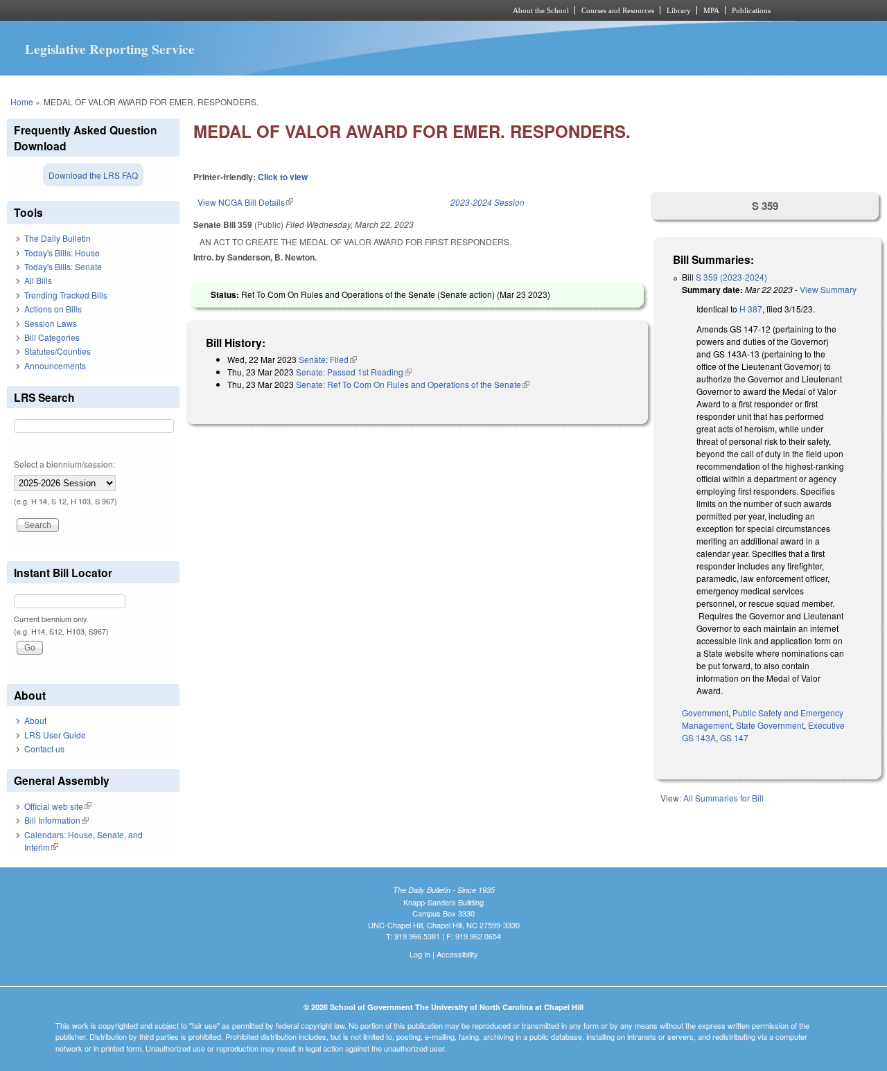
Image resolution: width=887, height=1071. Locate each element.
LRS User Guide (55, 735)
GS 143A (699, 737)
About (35, 720)
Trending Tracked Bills (65, 295)
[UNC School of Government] (260, 10)
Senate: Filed (328, 359)
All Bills (38, 280)
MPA (711, 10)
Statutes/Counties (57, 351)
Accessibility (457, 953)
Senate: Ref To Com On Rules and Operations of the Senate (412, 384)
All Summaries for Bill (723, 798)
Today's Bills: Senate (63, 266)
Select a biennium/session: (64, 464)
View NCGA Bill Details (245, 202)
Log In (420, 953)
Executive (826, 725)
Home (21, 101)
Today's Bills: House (62, 252)
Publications (751, 10)
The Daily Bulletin (57, 238)
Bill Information (56, 820)
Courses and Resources (617, 10)
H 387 (750, 309)
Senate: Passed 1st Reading (354, 372)
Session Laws (50, 323)
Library (679, 10)
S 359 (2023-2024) (731, 277)
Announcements (55, 365)
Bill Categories (52, 337)
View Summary (828, 289)
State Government (770, 725)
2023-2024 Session (487, 202)
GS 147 (734, 737)
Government (705, 712)
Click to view (283, 176)
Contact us (44, 748)
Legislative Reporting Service (110, 49)
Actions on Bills (53, 309)
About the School (541, 10)
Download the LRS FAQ (93, 175)
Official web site (57, 806)
